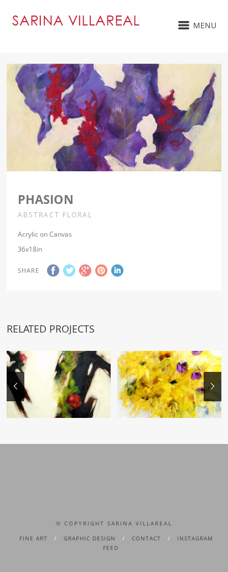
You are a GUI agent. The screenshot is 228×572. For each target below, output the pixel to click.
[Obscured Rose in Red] (59, 384)
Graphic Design (90, 538)
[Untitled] (169, 384)
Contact (146, 538)
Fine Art (33, 538)
